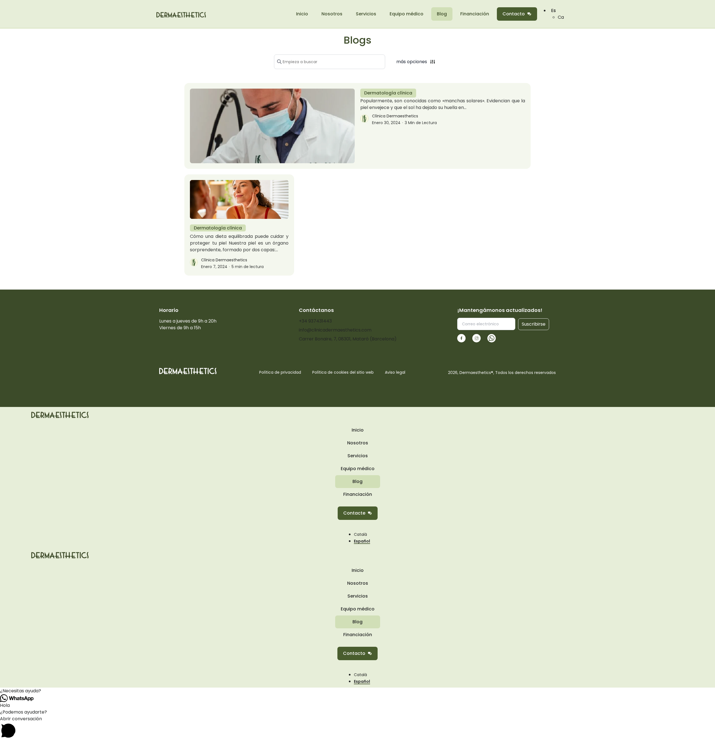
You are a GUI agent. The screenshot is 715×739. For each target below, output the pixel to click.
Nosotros (331, 14)
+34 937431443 (315, 321)
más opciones (411, 61)
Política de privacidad (280, 372)
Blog (442, 14)
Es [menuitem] (553, 10)
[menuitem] (561, 17)
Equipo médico (406, 14)
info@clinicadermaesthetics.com (335, 330)
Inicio (302, 14)
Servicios (366, 14)
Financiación (474, 14)
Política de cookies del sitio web (343, 372)
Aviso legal (395, 372)
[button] (357, 691)
